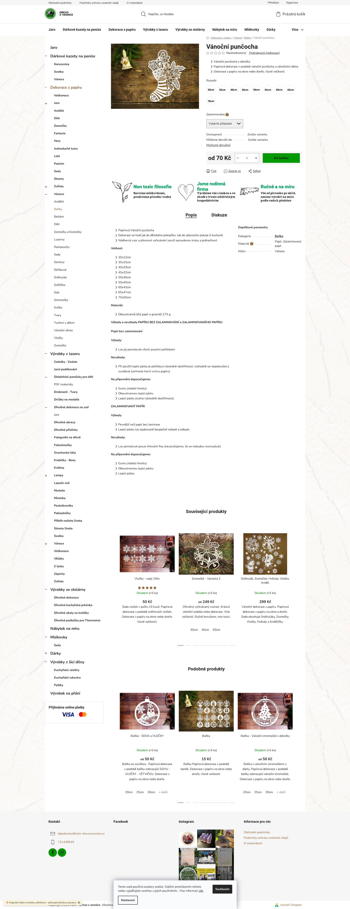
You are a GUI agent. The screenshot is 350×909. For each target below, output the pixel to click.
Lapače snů (61, 483)
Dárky (55, 653)
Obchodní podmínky (60, 3)
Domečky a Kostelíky (68, 232)
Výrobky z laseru (65, 353)
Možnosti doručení (218, 145)
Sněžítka (59, 285)
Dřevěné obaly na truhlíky (71, 613)
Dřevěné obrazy (64, 422)
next (299, 588)
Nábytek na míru (64, 628)
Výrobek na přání (65, 693)
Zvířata (59, 186)
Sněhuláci (60, 277)
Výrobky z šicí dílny (67, 662)
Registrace (292, 2)
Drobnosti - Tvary (66, 392)
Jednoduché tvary (66, 149)
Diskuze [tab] (219, 215)
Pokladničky (62, 513)
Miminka (60, 498)
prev (114, 588)
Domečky (60, 126)
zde (201, 891)
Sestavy (59, 262)
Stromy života (63, 528)
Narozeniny (61, 64)
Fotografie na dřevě (67, 437)
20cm (129, 792)
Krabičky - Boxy (65, 460)
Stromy (59, 179)
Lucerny (59, 239)
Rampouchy (61, 247)
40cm (205, 630)
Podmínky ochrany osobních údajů (99, 3)
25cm (140, 792)
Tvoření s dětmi (64, 323)
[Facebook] (53, 852)
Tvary (57, 315)
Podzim (59, 164)
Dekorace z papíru (66, 87)
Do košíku (281, 158)
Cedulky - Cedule (65, 362)
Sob (56, 292)
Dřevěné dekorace (66, 598)
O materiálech (135, 3)
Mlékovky (58, 637)
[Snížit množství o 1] (237, 158)
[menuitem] (52, 29)
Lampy (58, 475)
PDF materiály (63, 384)
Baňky (58, 209)
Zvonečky (60, 345)
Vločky (58, 338)
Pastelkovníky (63, 506)
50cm (216, 630)
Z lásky (59, 566)
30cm (194, 630)
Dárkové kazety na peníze (72, 56)
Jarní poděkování (65, 369)
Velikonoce (61, 95)
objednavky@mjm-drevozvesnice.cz (81, 834)
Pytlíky (58, 685)
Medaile (59, 491)
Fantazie (60, 133)
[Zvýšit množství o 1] (256, 158)
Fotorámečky (63, 445)
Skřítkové (60, 270)
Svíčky (58, 308)
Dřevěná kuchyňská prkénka (73, 605)
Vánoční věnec (63, 330)
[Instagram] (62, 852)
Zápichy (59, 574)
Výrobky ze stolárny (67, 589)
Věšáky (59, 559)
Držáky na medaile (66, 399)
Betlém (59, 217)
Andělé (59, 111)
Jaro (53, 47)
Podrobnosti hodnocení (264, 53)
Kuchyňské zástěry (66, 670)
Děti (57, 118)
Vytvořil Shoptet (291, 905)
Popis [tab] (191, 215)
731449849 (66, 842)
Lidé (57, 156)
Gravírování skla (65, 453)
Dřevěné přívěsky (66, 430)
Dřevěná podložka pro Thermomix (77, 620)
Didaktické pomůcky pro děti (73, 377)
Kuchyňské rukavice (67, 678)
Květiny (59, 468)
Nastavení (128, 900)
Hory (57, 141)
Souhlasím (222, 889)
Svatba (59, 72)
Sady (57, 171)
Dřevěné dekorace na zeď (71, 407)
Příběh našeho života (68, 521)
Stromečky (61, 300)
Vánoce (59, 79)
